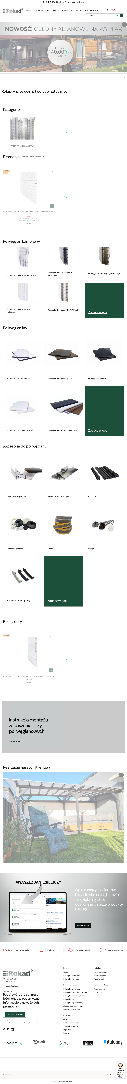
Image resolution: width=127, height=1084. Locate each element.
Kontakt (66, 972)
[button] (121, 15)
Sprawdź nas (81, 926)
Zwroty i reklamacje (70, 1026)
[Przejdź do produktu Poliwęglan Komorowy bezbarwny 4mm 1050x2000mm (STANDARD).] (28, 654)
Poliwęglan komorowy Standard (75, 992)
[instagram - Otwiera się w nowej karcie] (8, 1029)
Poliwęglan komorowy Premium (75, 996)
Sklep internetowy (62, 1081)
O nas (65, 1019)
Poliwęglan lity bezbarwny (73, 1003)
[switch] (120, 1076)
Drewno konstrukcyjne (71, 1009)
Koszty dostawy (100, 989)
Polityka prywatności (71, 1023)
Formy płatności (100, 992)
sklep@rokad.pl (77, 2)
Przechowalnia (99, 979)
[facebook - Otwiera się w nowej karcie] (4, 1029)
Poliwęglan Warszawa (71, 976)
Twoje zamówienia (100, 972)
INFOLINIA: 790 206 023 (53, 2)
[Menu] (124, 1063)
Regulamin (67, 1030)
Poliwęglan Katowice (71, 979)
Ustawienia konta (100, 976)
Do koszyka (52, 206)
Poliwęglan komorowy (71, 989)
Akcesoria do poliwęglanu (73, 1006)
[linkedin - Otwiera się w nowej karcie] (12, 1029)
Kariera (66, 1033)
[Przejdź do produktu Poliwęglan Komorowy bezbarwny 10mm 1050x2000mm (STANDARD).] (29, 189)
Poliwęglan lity (68, 999)
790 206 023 (11, 979)
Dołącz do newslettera (15, 1015)
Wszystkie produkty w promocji (31, 157)
